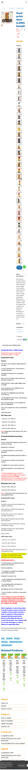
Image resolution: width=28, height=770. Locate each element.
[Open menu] (2, 2)
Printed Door (19, 329)
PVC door (16, 638)
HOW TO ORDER (6, 718)
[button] (26, 2)
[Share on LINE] (26, 339)
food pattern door (6, 645)
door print (9, 638)
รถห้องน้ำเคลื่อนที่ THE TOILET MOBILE (13, 743)
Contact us (19, 267)
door (3, 638)
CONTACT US (5, 727)
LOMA (23, 324)
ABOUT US (4, 703)
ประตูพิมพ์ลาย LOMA (7, 736)
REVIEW (3, 706)
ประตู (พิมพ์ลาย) (12, 8)
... (6, 8)
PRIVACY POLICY (6, 709)
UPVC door (4, 642)
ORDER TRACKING (7, 724)
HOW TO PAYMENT (7, 721)
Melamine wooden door (16, 642)
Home (3, 8)
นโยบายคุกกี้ (3, 767)
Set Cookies (21, 765)
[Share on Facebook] (24, 339)
